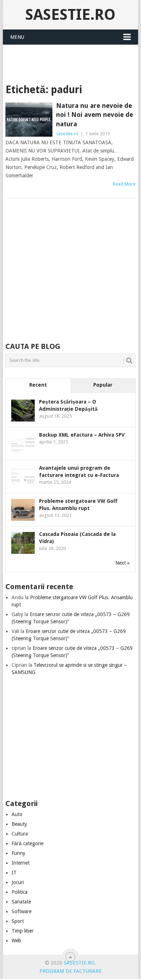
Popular (102, 385)
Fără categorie (27, 843)
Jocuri (18, 882)
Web (16, 940)
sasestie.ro (70, 14)
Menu (17, 37)
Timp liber (23, 931)
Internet (21, 863)
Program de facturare (70, 971)
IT (14, 872)
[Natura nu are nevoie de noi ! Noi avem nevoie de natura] (28, 120)
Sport (18, 921)
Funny (18, 853)
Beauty (19, 824)
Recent (38, 385)
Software (21, 911)
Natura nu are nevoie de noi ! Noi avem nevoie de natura (94, 114)
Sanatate (21, 902)
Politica (19, 892)
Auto (17, 814)
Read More (124, 184)
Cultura (20, 834)
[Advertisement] (73, 63)
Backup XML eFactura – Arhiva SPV (82, 435)
